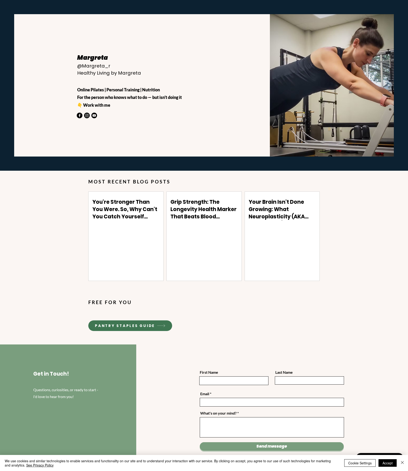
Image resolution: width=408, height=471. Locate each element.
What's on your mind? (218, 413)
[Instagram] (87, 115)
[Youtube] (94, 115)
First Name (209, 372)
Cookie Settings (360, 463)
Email (204, 394)
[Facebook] (79, 115)
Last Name (284, 372)
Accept (387, 463)
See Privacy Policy (40, 465)
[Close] (402, 463)
